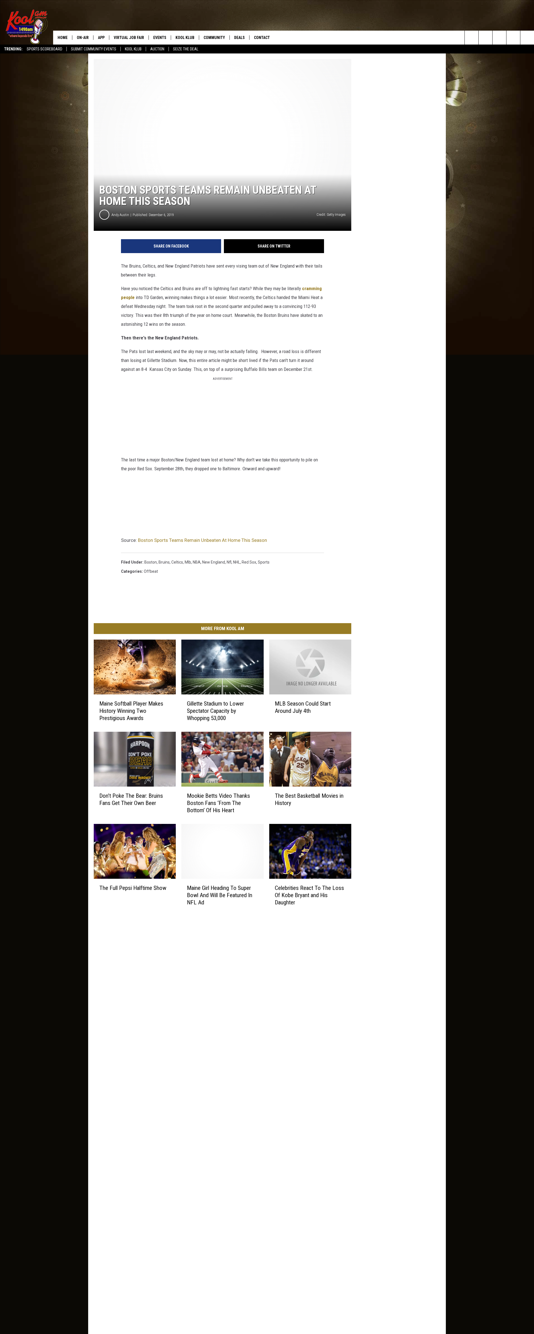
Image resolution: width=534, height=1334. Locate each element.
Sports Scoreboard (44, 49)
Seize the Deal (185, 49)
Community (214, 37)
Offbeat (151, 571)
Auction (157, 49)
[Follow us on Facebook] (499, 38)
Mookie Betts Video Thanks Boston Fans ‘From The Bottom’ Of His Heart (218, 803)
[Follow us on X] (513, 38)
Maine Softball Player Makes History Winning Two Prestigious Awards (131, 710)
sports (264, 562)
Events (159, 37)
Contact (262, 37)
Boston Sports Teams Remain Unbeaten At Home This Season (202, 540)
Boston (150, 562)
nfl (229, 562)
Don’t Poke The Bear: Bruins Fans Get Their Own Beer (131, 799)
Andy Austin (120, 215)
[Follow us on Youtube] (527, 38)
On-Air (83, 37)
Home (63, 37)
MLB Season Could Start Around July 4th (303, 707)
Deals (239, 37)
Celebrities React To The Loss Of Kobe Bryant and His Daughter (309, 894)
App (101, 37)
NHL (236, 562)
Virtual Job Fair (129, 37)
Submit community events (93, 49)
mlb (188, 562)
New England (213, 562)
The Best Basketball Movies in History (309, 799)
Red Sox (249, 562)
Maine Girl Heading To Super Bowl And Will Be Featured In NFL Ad (219, 894)
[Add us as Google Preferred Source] (485, 38)
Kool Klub (133, 49)
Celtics (177, 562)
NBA (197, 562)
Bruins (164, 562)
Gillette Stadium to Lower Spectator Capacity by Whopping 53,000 (215, 710)
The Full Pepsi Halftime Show (132, 887)
